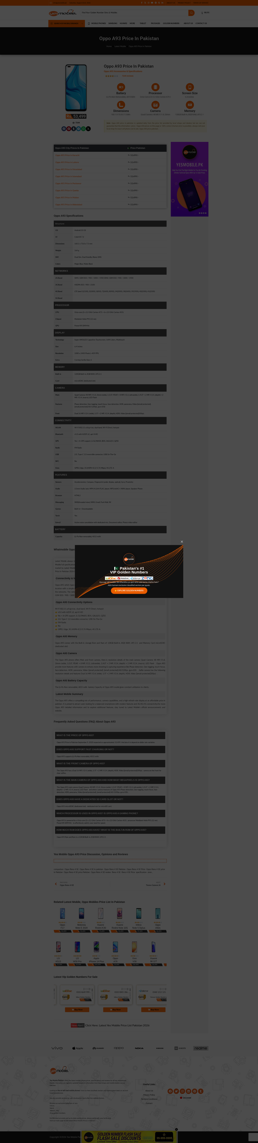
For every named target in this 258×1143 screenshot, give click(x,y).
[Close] (182, 541)
